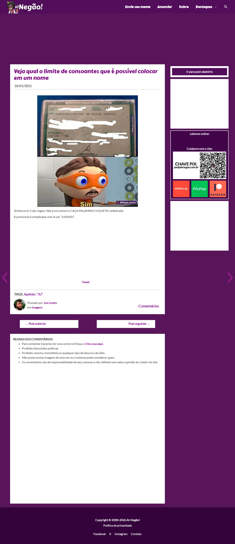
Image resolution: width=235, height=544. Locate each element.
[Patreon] (218, 188)
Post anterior (35, 324)
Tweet (86, 282)
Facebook (99, 534)
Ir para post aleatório (199, 71)
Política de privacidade (117, 525)
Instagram (121, 534)
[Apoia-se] (182, 188)
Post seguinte (139, 324)
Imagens (37, 307)
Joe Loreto (50, 302)
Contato (136, 534)
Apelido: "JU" (33, 294)
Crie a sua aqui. (93, 343)
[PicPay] (200, 188)
